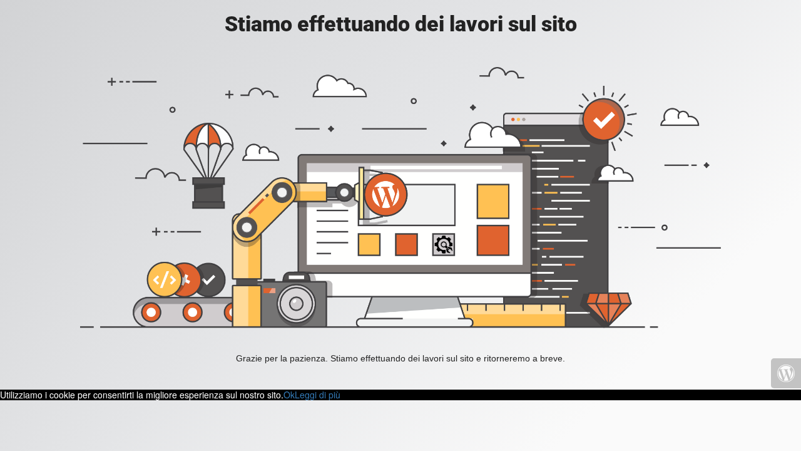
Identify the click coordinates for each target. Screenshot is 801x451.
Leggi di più (317, 394)
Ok (289, 394)
